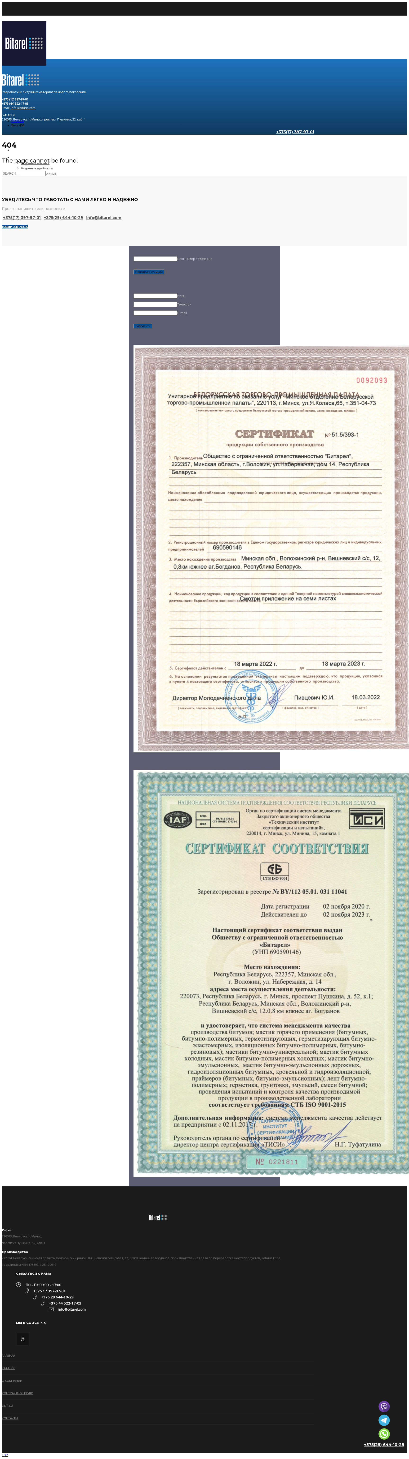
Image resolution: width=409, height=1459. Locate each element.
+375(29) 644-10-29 (384, 1444)
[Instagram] (23, 1339)
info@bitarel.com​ (103, 217)
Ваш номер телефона (194, 259)
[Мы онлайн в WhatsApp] (384, 1434)
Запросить (142, 326)
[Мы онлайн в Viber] (384, 1406)
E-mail (182, 313)
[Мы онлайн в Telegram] (384, 1420)
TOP (5, 1455)
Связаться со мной (149, 272)
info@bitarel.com (23, 108)
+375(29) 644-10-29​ (63, 217)
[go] (48, 174)
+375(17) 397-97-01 (22, 217)
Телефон (184, 304)
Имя (180, 296)
